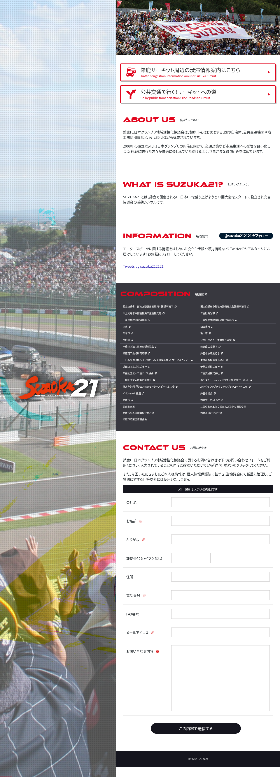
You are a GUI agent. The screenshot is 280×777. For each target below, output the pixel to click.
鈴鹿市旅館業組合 (210, 353)
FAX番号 (132, 614)
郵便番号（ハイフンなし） (144, 558)
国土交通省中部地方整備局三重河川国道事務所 (148, 306)
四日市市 (205, 326)
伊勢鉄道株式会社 (210, 366)
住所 (129, 576)
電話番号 (133, 595)
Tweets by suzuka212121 (143, 266)
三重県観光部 (207, 313)
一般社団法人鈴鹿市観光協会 (138, 346)
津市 (125, 326)
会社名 (131, 502)
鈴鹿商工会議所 (208, 346)
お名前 (131, 521)
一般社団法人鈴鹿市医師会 (137, 380)
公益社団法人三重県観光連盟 (216, 340)
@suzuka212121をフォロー (246, 235)
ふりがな (132, 539)
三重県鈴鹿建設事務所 (135, 320)
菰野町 (126, 340)
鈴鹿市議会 (206, 393)
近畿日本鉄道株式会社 (135, 366)
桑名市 (126, 333)
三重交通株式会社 (210, 373)
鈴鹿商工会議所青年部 (135, 353)
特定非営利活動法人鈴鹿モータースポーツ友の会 (149, 386)
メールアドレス (137, 632)
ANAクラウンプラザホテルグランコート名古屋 (223, 386)
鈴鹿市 (126, 400)
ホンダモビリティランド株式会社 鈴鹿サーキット (224, 380)
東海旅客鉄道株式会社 (212, 360)
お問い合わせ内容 (140, 651)
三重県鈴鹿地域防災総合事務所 (217, 320)
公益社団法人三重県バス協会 (138, 373)
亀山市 (204, 333)
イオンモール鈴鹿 (132, 393)
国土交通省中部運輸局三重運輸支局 (142, 313)
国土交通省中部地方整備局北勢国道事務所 (223, 306)
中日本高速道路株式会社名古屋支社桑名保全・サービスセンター (156, 360)
